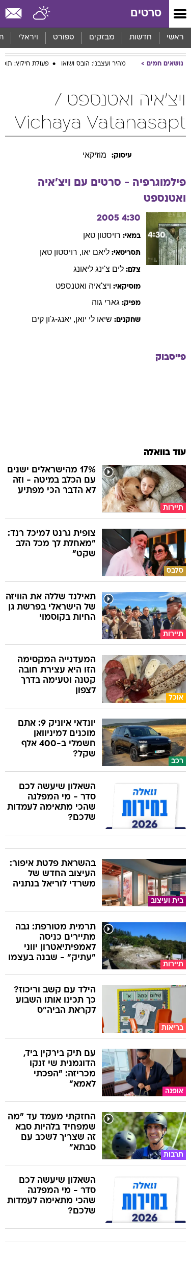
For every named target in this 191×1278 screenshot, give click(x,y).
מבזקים (102, 37)
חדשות (140, 37)
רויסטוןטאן (102, 235)
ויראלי (28, 37)
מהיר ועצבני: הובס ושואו (93, 64)
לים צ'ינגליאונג (98, 269)
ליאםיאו (95, 252)
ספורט (63, 37)
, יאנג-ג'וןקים (53, 319)
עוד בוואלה (165, 452)
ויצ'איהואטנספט (83, 285)
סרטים (145, 13)
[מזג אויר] (42, 13)
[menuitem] (140, 38)
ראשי (175, 37)
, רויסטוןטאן (60, 252)
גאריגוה (106, 302)
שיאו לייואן (93, 319)
